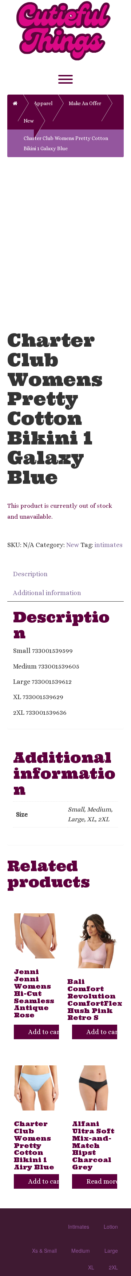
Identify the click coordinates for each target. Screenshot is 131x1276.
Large (111, 1250)
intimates (109, 545)
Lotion (111, 1226)
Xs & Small (44, 1250)
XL (91, 1267)
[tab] (30, 573)
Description (30, 574)
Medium (80, 1250)
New (72, 545)
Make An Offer (85, 103)
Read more (102, 1181)
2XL (113, 1267)
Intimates (78, 1226)
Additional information (47, 593)
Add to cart (43, 1032)
